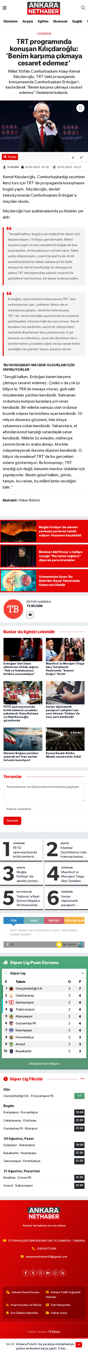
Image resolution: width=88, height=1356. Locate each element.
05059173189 (46, 1248)
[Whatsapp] (55, 1272)
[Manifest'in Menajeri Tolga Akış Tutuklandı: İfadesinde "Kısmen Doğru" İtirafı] (65, 649)
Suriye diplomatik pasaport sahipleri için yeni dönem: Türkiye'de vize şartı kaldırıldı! (73, 901)
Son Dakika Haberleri (24, 1312)
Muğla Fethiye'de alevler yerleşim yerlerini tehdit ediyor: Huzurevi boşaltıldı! (29, 877)
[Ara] (83, 8)
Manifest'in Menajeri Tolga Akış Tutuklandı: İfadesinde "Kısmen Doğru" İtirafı (73, 877)
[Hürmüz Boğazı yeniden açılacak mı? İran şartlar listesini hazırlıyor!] (22, 739)
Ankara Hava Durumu (25, 1292)
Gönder (12, 820)
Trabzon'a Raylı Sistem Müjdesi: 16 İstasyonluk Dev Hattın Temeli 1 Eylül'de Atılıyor (28, 901)
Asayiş (27, 21)
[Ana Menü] (5, 8)
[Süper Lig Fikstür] (83, 1079)
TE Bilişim (54, 1331)
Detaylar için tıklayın (44, 1063)
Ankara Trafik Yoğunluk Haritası (63, 1294)
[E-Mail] (30, 615)
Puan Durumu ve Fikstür (26, 1304)
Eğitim (43, 21)
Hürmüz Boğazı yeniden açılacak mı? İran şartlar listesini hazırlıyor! (20, 757)
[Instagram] (40, 1272)
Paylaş (12, 156)
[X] (33, 1272)
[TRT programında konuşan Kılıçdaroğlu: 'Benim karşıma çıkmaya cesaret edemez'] (44, 126)
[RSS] (62, 1272)
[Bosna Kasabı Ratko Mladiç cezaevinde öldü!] (65, 739)
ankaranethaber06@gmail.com (46, 1256)
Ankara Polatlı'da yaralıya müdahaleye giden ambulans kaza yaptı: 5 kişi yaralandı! (45, 1348)
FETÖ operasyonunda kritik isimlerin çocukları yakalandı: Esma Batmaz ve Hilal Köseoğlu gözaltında (20, 713)
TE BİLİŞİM (13, 167)
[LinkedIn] (47, 1272)
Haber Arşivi (59, 1312)
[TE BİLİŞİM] (13, 609)
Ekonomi (60, 21)
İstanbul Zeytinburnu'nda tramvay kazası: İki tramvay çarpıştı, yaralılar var (73, 852)
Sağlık (77, 21)
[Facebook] (25, 1272)
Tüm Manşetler (61, 1304)
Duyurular (24, 892)
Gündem (10, 21)
